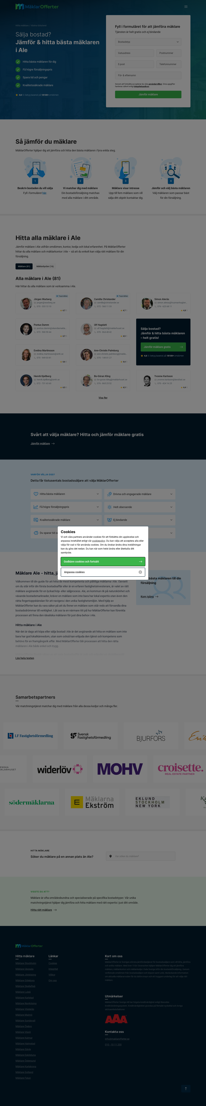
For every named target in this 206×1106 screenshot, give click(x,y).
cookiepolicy (98, 540)
